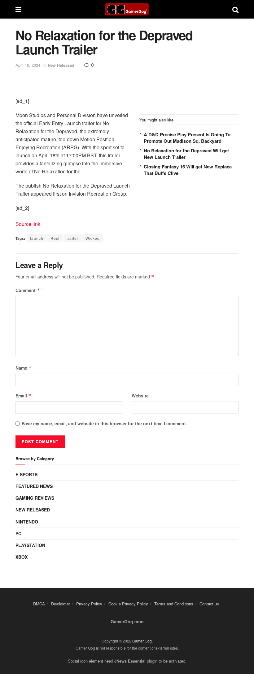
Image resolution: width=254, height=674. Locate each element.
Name (23, 368)
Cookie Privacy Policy (128, 604)
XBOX (21, 557)
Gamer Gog (142, 640)
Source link (27, 223)
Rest (54, 238)
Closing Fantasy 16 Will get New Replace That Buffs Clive (188, 169)
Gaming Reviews (34, 498)
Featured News (34, 486)
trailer (72, 238)
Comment (27, 290)
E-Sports (26, 474)
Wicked (92, 238)
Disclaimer (60, 604)
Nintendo (26, 522)
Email (23, 395)
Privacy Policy (89, 604)
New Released (61, 65)
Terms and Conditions (173, 604)
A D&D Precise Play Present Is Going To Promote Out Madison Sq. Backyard (187, 137)
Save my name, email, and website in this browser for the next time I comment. (104, 423)
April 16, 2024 (27, 65)
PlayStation (30, 545)
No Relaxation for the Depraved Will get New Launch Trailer (186, 153)
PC (18, 533)
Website (140, 395)
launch (36, 238)
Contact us (209, 604)
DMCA (39, 604)
